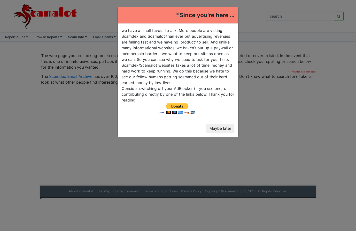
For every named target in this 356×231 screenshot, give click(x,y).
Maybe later (220, 128)
